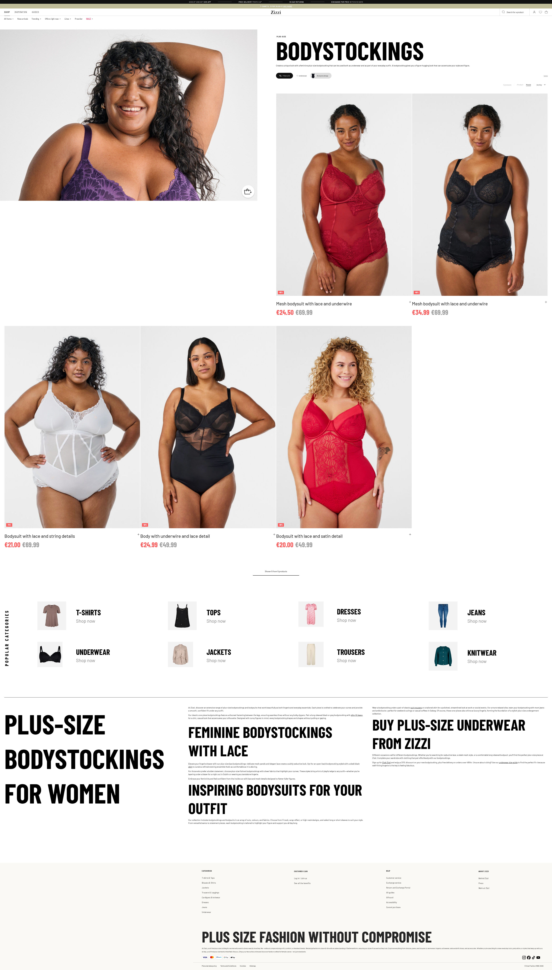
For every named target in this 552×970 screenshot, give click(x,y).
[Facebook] (529, 957)
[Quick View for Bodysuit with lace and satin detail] (410, 534)
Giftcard (389, 897)
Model (528, 84)
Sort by (539, 85)
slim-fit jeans (357, 715)
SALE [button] (88, 19)
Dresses (357, 615)
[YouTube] (538, 957)
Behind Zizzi (484, 878)
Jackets (227, 656)
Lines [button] (67, 19)
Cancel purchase (393, 907)
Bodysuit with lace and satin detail (309, 536)
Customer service (393, 878)
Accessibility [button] (391, 902)
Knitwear (488, 656)
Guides (35, 12)
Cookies (243, 966)
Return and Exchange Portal (398, 887)
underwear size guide (508, 762)
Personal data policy (209, 966)
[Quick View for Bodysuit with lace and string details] (138, 534)
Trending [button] (35, 19)
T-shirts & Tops (208, 878)
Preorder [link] (79, 19)
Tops (227, 615)
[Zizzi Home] (276, 11)
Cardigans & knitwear (211, 897)
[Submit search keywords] (503, 12)
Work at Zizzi (484, 888)
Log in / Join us (300, 878)
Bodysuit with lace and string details (39, 536)
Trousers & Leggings (210, 892)
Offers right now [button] (52, 19)
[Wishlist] (408, 97)
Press (481, 883)
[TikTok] (533, 957)
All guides (390, 892)
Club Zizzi (386, 762)
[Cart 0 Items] (546, 12)
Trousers (357, 656)
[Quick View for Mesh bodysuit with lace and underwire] (410, 302)
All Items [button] (8, 19)
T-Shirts (96, 615)
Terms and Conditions (228, 966)
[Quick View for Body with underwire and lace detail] (274, 534)
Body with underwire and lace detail (175, 536)
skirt (190, 766)
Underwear (96, 656)
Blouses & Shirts (209, 883)
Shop (7, 12)
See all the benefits (302, 883)
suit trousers (416, 707)
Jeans (488, 615)
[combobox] (514, 12)
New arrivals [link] (22, 19)
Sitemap (253, 966)
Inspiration (21, 12)
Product (520, 84)
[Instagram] (524, 957)
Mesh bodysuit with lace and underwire (314, 303)
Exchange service (393, 883)
